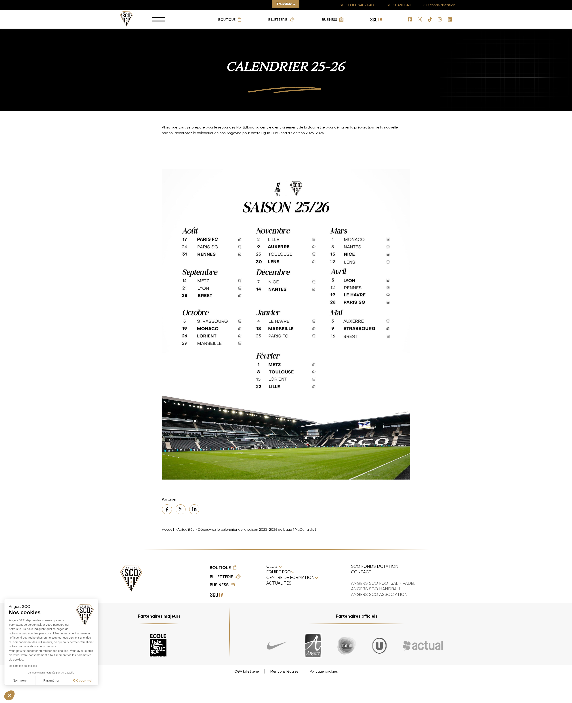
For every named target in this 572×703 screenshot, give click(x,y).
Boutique (227, 19)
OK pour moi (82, 680)
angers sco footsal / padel (383, 583)
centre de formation (290, 577)
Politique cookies (324, 671)
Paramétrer (51, 680)
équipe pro (278, 572)
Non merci (20, 680)
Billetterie (277, 19)
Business (329, 19)
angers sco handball (376, 589)
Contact (361, 572)
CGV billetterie (246, 671)
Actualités (185, 529)
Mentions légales (284, 671)
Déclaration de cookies (23, 665)
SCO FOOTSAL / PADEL (358, 5)
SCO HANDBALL (399, 5)
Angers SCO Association (379, 594)
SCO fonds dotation (438, 5)
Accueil (168, 529)
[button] (9, 695)
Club (272, 566)
